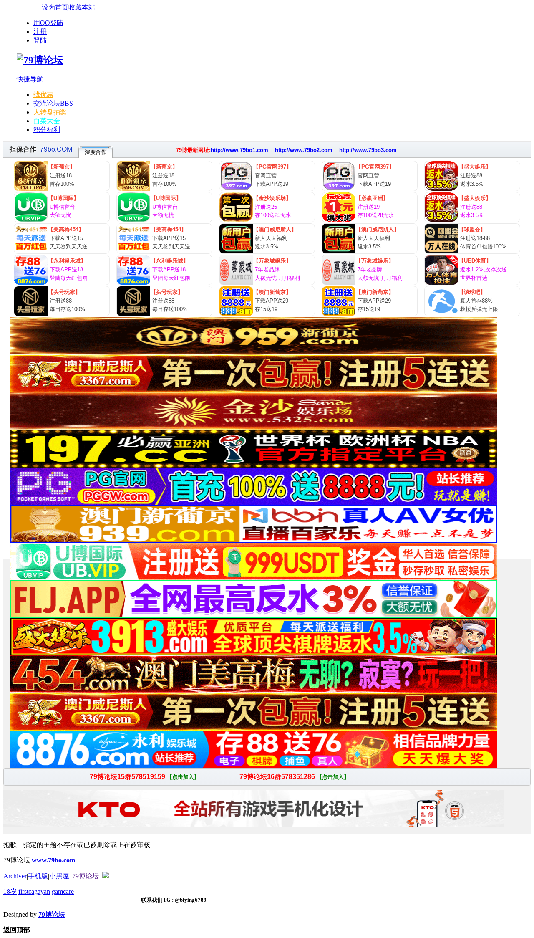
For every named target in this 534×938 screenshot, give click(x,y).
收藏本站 (81, 7)
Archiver (15, 876)
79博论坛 (85, 876)
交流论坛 (53, 103)
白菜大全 (46, 120)
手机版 (38, 876)
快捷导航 (30, 79)
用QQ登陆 (48, 22)
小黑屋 (59, 876)
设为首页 (55, 7)
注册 (40, 31)
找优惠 (43, 94)
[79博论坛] (40, 60)
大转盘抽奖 (50, 112)
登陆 (40, 40)
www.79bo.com (53, 860)
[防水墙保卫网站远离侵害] (105, 876)
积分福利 (46, 129)
